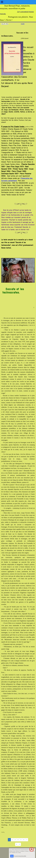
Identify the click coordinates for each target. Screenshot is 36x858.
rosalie (22, 24)
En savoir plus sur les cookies (20, 855)
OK (12, 856)
